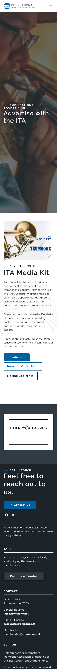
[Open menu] (50, 6)
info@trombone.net (16, 613)
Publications (21, 105)
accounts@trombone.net (19, 623)
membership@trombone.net (22, 634)
